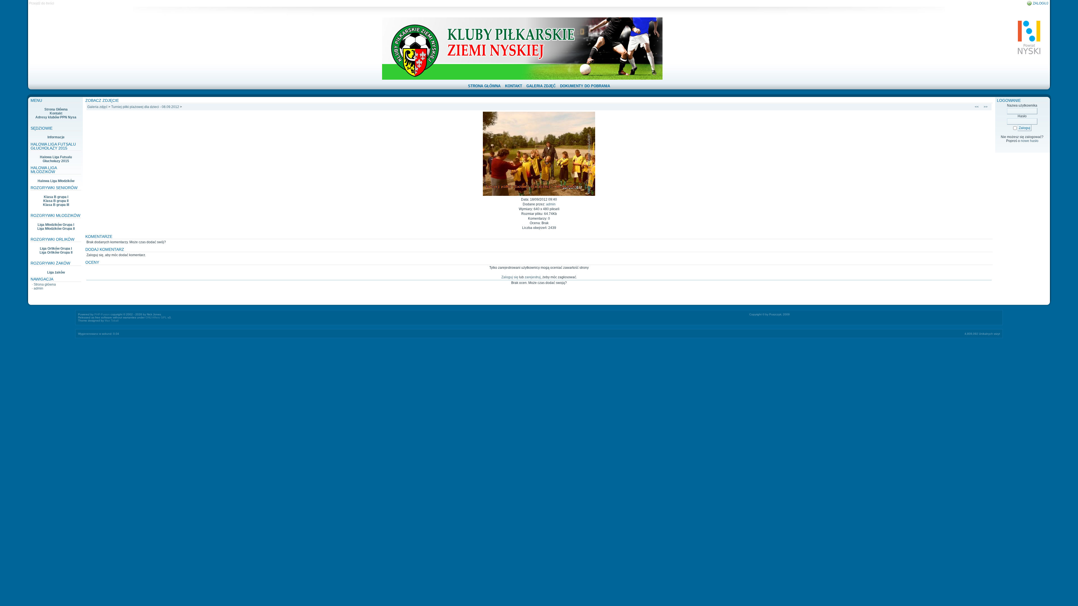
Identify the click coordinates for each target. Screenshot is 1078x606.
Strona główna (45, 284)
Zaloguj (1040, 3)
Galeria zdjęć (97, 107)
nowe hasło (1029, 141)
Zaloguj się (509, 277)
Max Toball (111, 320)
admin (38, 288)
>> (986, 107)
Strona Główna (56, 109)
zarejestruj (533, 277)
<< (977, 107)
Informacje (56, 137)
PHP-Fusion (102, 314)
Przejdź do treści (41, 3)
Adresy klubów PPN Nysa (55, 117)
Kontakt (56, 113)
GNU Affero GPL (156, 317)
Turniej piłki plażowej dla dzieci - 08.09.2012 (145, 107)
